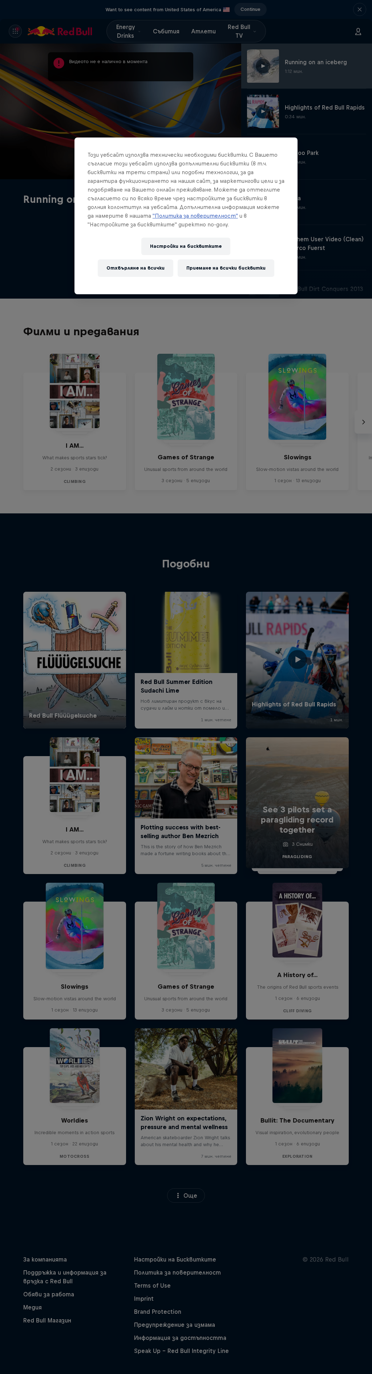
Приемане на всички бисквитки (226, 268)
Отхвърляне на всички (135, 268)
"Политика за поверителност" (195, 216)
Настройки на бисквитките (186, 246)
